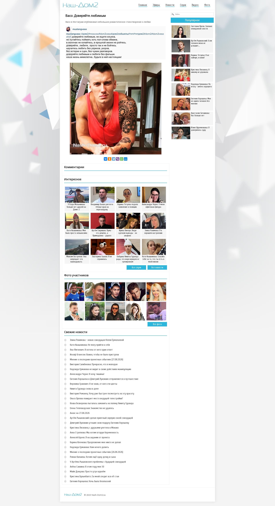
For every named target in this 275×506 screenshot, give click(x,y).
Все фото (157, 324)
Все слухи (136, 267)
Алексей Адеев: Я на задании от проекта (90, 437)
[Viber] (117, 159)
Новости (170, 5)
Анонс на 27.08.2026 (80, 413)
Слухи (183, 5)
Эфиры (156, 5)
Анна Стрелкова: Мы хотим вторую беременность (94, 432)
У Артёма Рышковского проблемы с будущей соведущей (98, 461)
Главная (143, 5)
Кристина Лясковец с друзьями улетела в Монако (94, 427)
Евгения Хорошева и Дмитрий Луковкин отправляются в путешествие (104, 379)
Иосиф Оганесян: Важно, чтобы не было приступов (94, 354)
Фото (207, 5)
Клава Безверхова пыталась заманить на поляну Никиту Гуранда (101, 403)
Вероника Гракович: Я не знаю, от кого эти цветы (93, 383)
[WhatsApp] (121, 159)
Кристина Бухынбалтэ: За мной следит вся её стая (94, 476)
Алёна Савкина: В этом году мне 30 (87, 466)
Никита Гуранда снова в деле (84, 388)
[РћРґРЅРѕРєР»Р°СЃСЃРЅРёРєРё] (109, 159)
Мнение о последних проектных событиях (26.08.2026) (96, 452)
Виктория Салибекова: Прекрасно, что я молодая (93, 364)
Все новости (157, 267)
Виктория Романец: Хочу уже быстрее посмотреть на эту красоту (102, 393)
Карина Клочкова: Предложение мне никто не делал (95, 442)
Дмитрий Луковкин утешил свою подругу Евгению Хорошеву (99, 422)
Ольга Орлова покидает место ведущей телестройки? (96, 398)
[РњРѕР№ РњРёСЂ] (125, 159)
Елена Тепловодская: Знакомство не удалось (92, 408)
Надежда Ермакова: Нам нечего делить (89, 447)
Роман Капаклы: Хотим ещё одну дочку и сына (93, 457)
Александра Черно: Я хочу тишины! (87, 374)
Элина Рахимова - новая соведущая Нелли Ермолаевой (97, 340)
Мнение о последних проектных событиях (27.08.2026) (96, 359)
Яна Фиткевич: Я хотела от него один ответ (91, 349)
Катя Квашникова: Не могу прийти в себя (90, 344)
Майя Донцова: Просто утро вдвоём (87, 471)
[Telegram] (113, 159)
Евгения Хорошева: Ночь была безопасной (90, 481)
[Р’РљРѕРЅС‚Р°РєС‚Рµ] (105, 159)
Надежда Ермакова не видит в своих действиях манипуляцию (100, 369)
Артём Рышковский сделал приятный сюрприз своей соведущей (101, 418)
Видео (195, 5)
